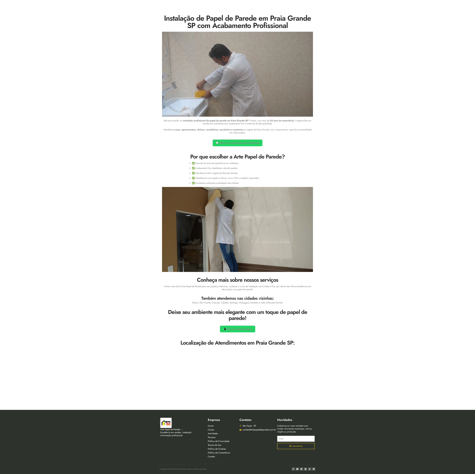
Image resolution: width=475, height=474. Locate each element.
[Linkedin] (313, 469)
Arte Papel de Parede (191, 286)
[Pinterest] (305, 469)
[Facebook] (301, 469)
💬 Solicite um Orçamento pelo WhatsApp (237, 143)
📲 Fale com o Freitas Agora (237, 329)
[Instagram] (293, 469)
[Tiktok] (309, 469)
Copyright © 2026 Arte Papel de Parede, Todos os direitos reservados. (183, 469)
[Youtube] (297, 469)
